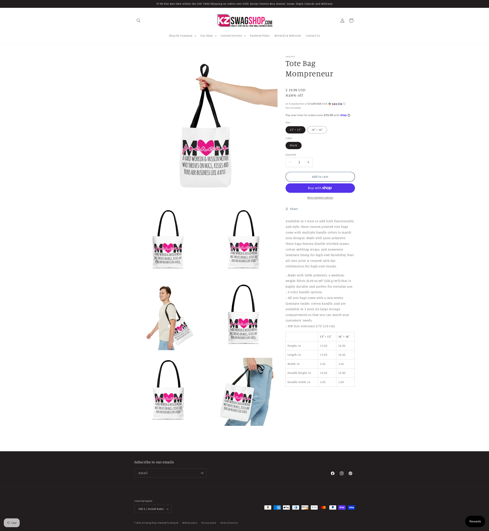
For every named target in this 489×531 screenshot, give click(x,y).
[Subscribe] (201, 473)
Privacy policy (208, 522)
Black (293, 145)
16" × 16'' (317, 129)
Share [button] (294, 208)
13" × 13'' (295, 129)
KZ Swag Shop (149, 522)
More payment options (320, 197)
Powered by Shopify (168, 522)
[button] (138, 20)
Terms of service (229, 522)
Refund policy (189, 522)
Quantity (291, 154)
